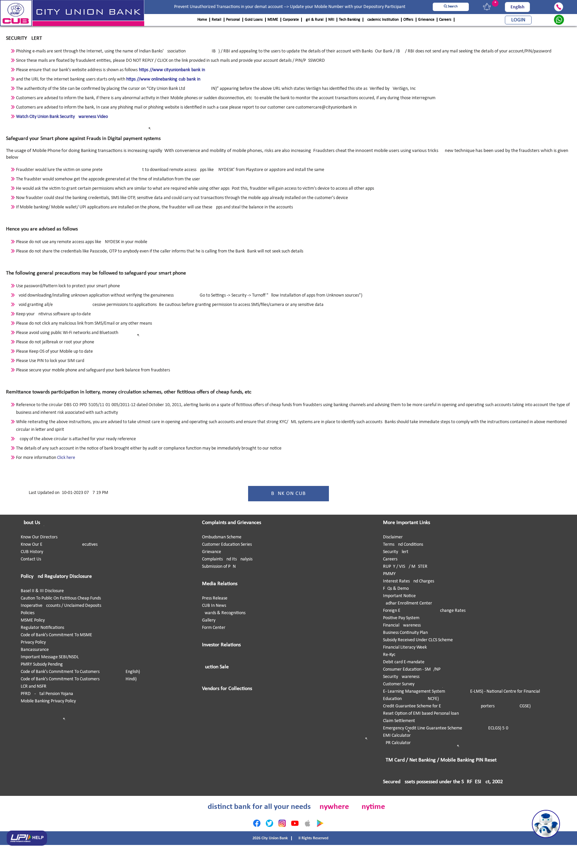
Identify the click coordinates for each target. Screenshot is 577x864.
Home (202, 20)
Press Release (214, 598)
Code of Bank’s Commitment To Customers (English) (80, 671)
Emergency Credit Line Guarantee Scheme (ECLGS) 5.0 (445, 728)
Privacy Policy (33, 642)
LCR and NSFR (33, 686)
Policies (27, 613)
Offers (408, 20)
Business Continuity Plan (405, 632)
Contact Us (31, 559)
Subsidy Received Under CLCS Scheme (418, 640)
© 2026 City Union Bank (268, 838)
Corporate (291, 20)
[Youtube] (295, 823)
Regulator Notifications (42, 627)
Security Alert (395, 551)
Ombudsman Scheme (221, 537)
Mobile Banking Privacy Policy (48, 701)
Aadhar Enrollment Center (407, 603)
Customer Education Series (227, 544)
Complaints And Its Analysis (227, 559)
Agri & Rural (314, 20)
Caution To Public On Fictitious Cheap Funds (61, 598)
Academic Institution (382, 20)
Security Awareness (401, 676)
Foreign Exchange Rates (424, 610)
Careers (445, 20)
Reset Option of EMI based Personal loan (421, 713)
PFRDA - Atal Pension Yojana (47, 693)
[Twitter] (269, 823)
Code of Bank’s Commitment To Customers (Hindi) (79, 679)
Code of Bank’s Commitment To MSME (56, 635)
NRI (331, 20)
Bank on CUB (288, 493)
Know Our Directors (39, 537)
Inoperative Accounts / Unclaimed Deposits (61, 605)
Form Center (213, 627)
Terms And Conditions (403, 544)
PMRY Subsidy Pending (42, 664)
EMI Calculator (397, 735)
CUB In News (214, 605)
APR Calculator (397, 742)
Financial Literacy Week (405, 647)
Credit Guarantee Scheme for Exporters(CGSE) (457, 706)
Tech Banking (349, 20)
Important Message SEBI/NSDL (50, 657)
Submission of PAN (219, 566)
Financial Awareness (402, 625)
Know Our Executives (59, 544)
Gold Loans (254, 20)
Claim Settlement (399, 720)
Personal (233, 20)
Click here (66, 457)
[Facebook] (256, 823)
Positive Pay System (401, 618)
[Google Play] (320, 823)
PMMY (389, 573)
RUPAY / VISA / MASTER (405, 566)
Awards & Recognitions (223, 613)
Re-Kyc (389, 654)
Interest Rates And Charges (408, 581)
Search (452, 6)
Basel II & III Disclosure (42, 590)
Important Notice (399, 595)
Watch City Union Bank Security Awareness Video (62, 116)
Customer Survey (398, 684)
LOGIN (518, 20)
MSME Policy (33, 620)
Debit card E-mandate (403, 662)
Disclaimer (393, 537)
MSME (272, 20)
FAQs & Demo (396, 588)
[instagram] (282, 823)
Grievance (426, 20)
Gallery (208, 620)
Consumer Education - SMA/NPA (413, 669)
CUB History (32, 551)
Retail (216, 20)
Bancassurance (35, 649)
